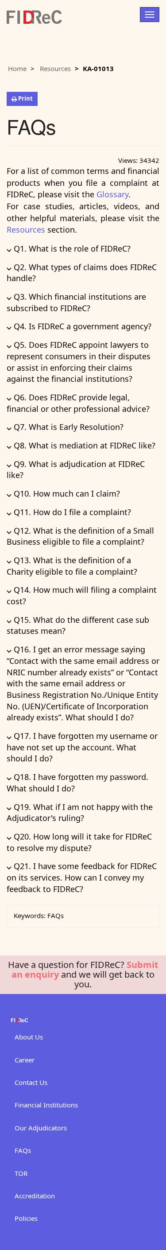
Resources (55, 68)
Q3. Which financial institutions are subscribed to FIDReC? (76, 302)
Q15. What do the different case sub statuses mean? (78, 625)
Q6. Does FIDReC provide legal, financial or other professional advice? (78, 403)
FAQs (23, 1150)
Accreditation (35, 1195)
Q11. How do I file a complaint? (69, 512)
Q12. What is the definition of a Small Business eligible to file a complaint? (80, 536)
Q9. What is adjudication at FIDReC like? (76, 470)
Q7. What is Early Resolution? (65, 427)
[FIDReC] (34, 13)
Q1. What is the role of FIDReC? (69, 248)
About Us (29, 1036)
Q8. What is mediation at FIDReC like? (81, 445)
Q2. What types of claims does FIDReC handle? (82, 273)
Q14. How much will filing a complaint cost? (82, 595)
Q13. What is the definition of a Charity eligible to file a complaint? (72, 566)
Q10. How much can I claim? (63, 493)
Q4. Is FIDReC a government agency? (79, 326)
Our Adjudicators (41, 1127)
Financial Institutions (46, 1104)
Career (25, 1059)
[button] (22, 99)
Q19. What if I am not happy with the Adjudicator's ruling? (80, 813)
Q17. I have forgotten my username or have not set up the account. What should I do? (82, 747)
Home (17, 68)
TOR (21, 1173)
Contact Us (31, 1082)
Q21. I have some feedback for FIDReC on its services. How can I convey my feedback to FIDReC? (82, 877)
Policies (26, 1218)
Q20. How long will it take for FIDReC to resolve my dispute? (79, 842)
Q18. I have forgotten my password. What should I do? (77, 783)
